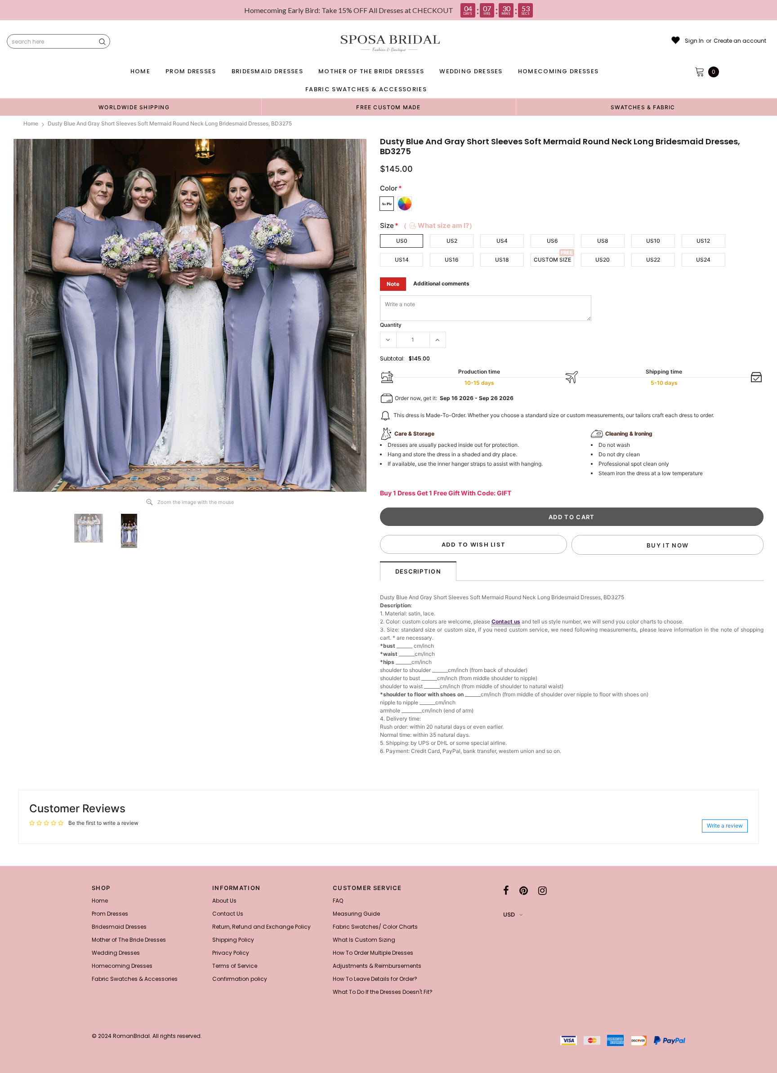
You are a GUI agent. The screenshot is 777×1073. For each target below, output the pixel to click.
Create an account (740, 41)
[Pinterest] (523, 890)
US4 (502, 240)
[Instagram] (542, 890)
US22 (653, 259)
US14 (402, 259)
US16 (452, 259)
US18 (502, 259)
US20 (602, 259)
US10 (653, 240)
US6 (552, 240)
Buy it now (667, 545)
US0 (401, 240)
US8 (602, 240)
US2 (452, 240)
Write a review (725, 825)
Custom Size (552, 259)
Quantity (391, 324)
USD (509, 914)
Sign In (694, 41)
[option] (134, 107)
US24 (703, 259)
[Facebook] (506, 890)
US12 (703, 240)
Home (30, 123)
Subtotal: (392, 358)
